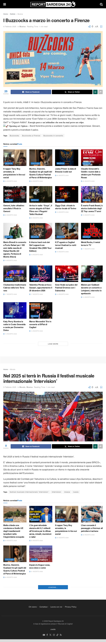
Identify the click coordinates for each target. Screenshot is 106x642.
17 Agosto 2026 (88, 249)
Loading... (53, 627)
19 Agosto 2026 (62, 212)
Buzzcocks (14, 135)
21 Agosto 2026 (37, 571)
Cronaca (35, 596)
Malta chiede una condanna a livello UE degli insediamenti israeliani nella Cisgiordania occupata (13, 531)
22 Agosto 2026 (37, 181)
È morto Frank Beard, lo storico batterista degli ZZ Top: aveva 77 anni (92, 208)
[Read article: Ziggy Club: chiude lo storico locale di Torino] (66, 194)
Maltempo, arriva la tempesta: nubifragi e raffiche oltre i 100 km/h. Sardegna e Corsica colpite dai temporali (40, 607)
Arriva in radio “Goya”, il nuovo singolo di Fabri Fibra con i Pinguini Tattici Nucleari (40, 210)
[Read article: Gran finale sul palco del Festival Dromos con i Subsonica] (66, 273)
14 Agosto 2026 (62, 294)
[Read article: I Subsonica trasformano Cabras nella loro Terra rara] (14, 273)
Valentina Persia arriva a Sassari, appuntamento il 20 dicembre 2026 (40, 287)
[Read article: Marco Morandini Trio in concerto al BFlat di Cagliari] (40, 310)
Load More (53, 344)
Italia (34, 559)
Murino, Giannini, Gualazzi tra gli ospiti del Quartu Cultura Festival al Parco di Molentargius (40, 173)
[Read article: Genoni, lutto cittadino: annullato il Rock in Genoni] (14, 194)
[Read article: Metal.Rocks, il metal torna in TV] (92, 231)
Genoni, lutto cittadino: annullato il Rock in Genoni (14, 208)
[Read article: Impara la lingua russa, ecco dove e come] (40, 553)
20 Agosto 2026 (62, 175)
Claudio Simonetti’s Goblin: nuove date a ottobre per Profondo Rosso (91, 173)
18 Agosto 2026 (11, 260)
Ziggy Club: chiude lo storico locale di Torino (65, 207)
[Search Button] (101, 4)
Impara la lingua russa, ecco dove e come (39, 566)
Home (5, 14)
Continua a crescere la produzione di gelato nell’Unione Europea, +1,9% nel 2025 (91, 569)
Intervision (56, 492)
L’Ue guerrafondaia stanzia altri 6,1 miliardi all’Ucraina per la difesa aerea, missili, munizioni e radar (40, 531)
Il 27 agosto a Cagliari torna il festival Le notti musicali (65, 245)
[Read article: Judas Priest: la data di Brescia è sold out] (66, 157)
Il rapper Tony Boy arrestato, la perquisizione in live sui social (14, 173)
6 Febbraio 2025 (9, 26)
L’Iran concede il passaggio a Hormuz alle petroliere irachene (92, 528)
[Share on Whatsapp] (95, 92)
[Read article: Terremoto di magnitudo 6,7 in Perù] (14, 590)
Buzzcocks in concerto (53, 135)
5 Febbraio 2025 (9, 387)
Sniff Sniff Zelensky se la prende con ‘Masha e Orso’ (66, 567)
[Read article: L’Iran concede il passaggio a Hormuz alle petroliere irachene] (92, 514)
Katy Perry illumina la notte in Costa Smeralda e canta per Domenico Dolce (14, 326)
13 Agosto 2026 (11, 334)
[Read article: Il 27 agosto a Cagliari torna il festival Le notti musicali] (66, 231)
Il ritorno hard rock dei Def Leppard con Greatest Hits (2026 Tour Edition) (40, 246)
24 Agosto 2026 (11, 181)
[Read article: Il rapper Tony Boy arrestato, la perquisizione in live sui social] (14, 157)
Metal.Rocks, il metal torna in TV (90, 244)
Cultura (35, 163)
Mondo (12, 369)
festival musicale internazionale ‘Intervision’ (29, 492)
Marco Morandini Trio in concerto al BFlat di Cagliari (40, 324)
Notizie (12, 14)
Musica (20, 14)
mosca (67, 492)
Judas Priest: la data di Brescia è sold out (65, 170)
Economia (88, 559)
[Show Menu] (4, 4)
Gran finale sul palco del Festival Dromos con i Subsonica (66, 287)
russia (76, 492)
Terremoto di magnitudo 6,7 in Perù (14, 603)
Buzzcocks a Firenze (31, 135)
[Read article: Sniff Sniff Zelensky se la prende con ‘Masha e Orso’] (66, 553)
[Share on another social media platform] (100, 92)
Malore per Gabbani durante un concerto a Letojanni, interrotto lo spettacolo (91, 289)
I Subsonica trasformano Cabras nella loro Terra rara (14, 287)
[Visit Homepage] (53, 4)
